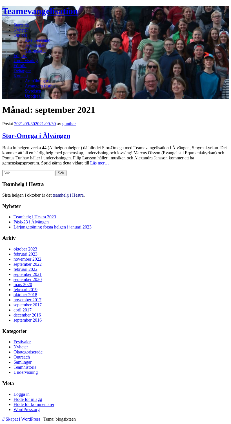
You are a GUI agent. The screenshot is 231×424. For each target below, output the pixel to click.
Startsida (21, 25)
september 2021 (28, 274)
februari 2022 (25, 269)
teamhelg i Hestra (68, 195)
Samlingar (23, 362)
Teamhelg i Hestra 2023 (35, 216)
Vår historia (35, 50)
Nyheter (21, 30)
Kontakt (21, 75)
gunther (69, 123)
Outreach (22, 357)
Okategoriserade (28, 352)
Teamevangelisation (40, 11)
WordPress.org (27, 409)
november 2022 (27, 259)
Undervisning (26, 60)
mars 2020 (23, 284)
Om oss (20, 35)
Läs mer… (99, 163)
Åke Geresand (37, 40)
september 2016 (28, 320)
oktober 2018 (25, 294)
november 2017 (27, 299)
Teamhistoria (25, 367)
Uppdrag (33, 96)
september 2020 (28, 279)
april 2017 (23, 309)
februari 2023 (25, 254)
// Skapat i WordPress (21, 419)
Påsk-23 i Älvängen (31, 221)
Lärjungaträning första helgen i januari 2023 (53, 227)
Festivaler (22, 341)
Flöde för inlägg (28, 399)
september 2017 (28, 304)
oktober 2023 (25, 249)
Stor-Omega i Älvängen (36, 135)
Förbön (20, 65)
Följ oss (20, 55)
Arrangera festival (41, 86)
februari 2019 (25, 289)
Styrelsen (33, 91)
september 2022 (28, 264)
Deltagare (22, 70)
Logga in (22, 394)
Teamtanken (35, 45)
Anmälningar (36, 80)
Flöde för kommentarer (34, 404)
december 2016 (27, 315)
